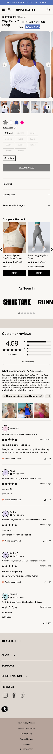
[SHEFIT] (26, 9)
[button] (3, 9)
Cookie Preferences (26, 728)
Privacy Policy (26, 734)
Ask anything (28, 362)
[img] (35, 371)
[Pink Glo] (22, 122)
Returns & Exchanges (14, 205)
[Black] (5, 122)
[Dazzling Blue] (16, 122)
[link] (14, 16)
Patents (26, 745)
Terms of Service (26, 739)
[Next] (48, 64)
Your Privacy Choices (26, 723)
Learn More (41, 2)
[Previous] (4, 64)
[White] (11, 122)
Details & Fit (9, 195)
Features (7, 184)
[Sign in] (9, 10)
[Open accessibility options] (4, 709)
